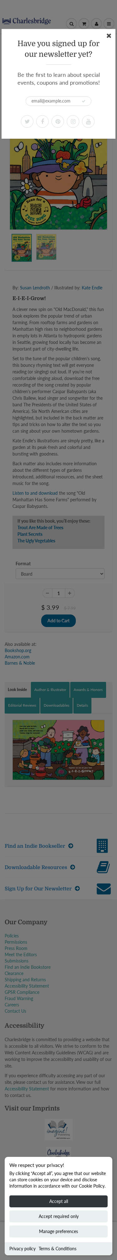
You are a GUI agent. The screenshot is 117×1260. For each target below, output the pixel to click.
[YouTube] (88, 121)
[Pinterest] (57, 121)
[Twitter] (27, 121)
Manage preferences (58, 1231)
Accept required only (59, 1216)
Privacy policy (22, 1248)
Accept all (58, 1201)
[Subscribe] (83, 101)
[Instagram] (73, 121)
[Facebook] (42, 121)
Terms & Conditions (57, 1248)
